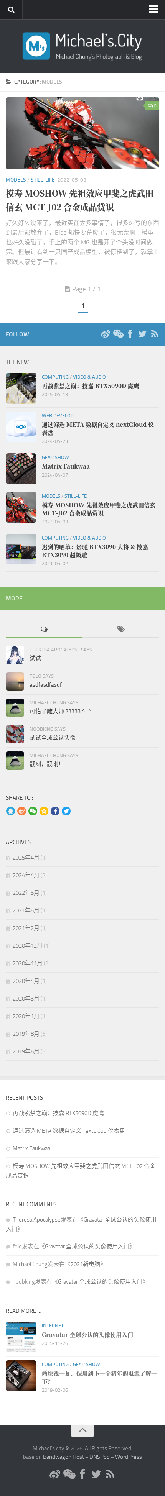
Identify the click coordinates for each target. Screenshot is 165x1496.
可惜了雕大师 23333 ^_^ (60, 711)
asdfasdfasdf (46, 684)
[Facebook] (130, 334)
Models (16, 180)
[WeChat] (117, 334)
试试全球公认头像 (53, 737)
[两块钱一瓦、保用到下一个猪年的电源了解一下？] (21, 1375)
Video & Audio (89, 377)
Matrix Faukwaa (31, 1148)
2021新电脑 (85, 1264)
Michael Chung (30, 1264)
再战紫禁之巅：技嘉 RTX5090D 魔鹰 (58, 1113)
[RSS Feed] (154, 334)
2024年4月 (26, 875)
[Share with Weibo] (21, 811)
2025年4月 (26, 857)
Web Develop (58, 415)
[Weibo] (105, 334)
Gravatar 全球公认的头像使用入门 (87, 1246)
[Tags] (120, 630)
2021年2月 (26, 928)
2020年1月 (26, 1016)
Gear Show (55, 457)
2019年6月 (26, 1051)
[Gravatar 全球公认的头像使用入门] (21, 1337)
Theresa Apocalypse (37, 1219)
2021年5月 (26, 910)
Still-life (43, 180)
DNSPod (99, 1456)
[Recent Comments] (44, 630)
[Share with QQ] (10, 811)
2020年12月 (28, 945)
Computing (55, 377)
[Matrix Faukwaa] (21, 468)
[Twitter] (142, 334)
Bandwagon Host (63, 1456)
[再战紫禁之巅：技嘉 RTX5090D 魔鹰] (21, 388)
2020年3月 (26, 998)
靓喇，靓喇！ (47, 764)
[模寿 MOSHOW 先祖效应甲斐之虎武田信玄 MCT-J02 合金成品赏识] (82, 133)
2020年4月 (26, 981)
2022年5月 (26, 892)
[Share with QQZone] (44, 811)
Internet (53, 1326)
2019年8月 (26, 1033)
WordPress (128, 1456)
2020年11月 (28, 963)
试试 (35, 658)
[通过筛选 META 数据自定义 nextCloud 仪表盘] (21, 427)
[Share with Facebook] (55, 811)
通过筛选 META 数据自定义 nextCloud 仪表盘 (69, 1130)
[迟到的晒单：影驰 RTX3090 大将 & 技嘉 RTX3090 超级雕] (21, 549)
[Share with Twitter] (66, 811)
